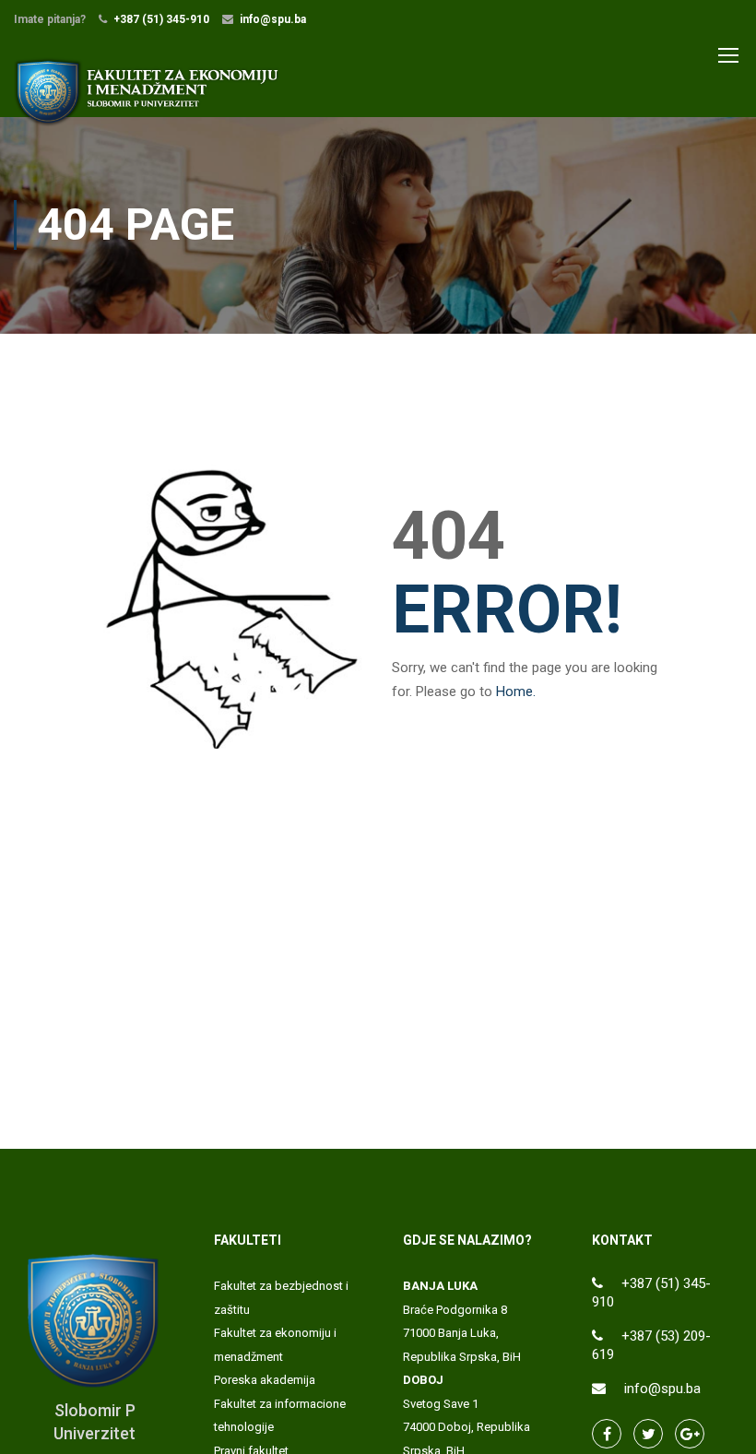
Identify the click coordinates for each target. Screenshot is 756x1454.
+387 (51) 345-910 (161, 19)
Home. (516, 691)
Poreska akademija (264, 1380)
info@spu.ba (273, 19)
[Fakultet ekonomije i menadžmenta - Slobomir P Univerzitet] (147, 91)
